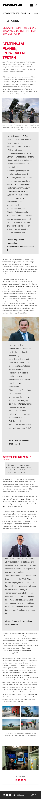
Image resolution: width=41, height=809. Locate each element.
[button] (31, 5)
